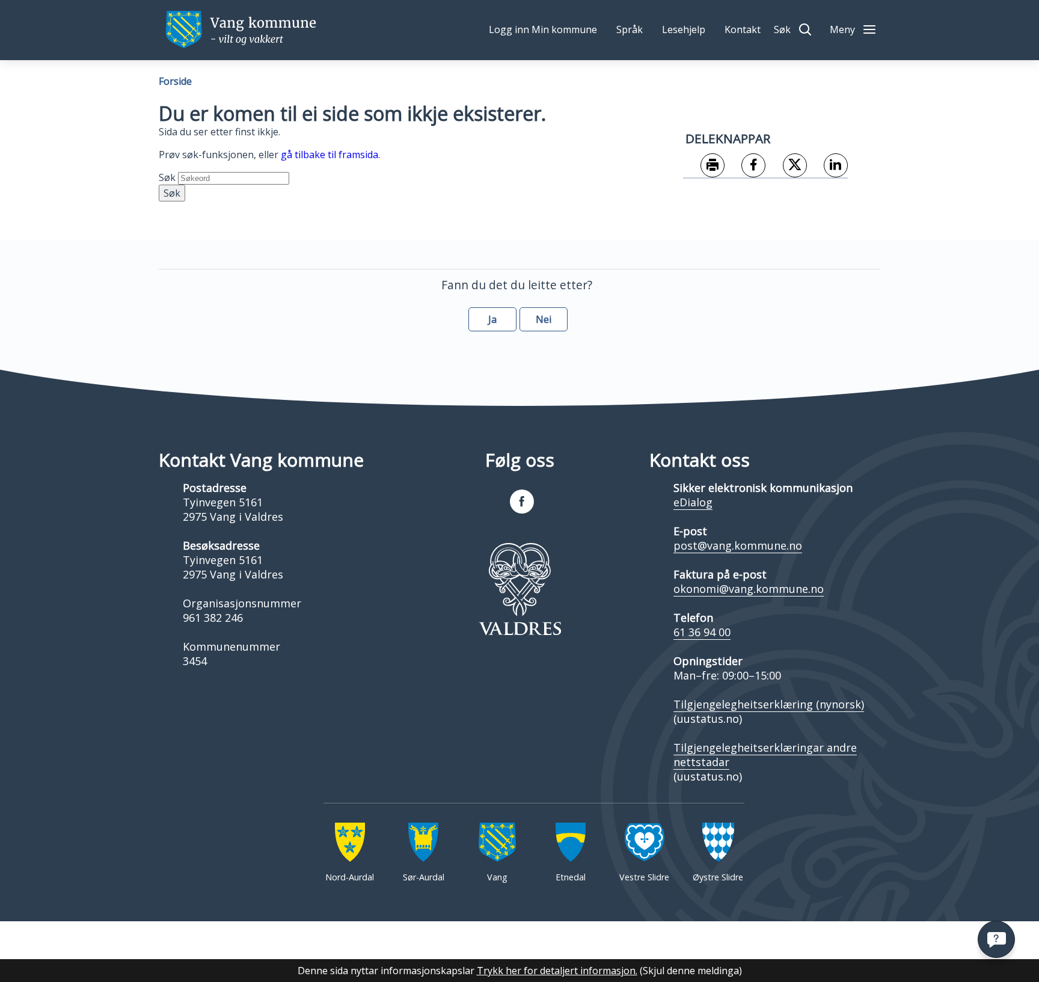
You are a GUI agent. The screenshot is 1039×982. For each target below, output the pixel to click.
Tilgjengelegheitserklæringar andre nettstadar (765, 754)
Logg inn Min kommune (543, 29)
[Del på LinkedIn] (827, 166)
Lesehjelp (683, 29)
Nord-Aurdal (349, 877)
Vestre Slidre (644, 877)
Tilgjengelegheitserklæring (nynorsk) (768, 704)
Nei (543, 319)
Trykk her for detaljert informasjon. (557, 970)
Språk (629, 29)
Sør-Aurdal (423, 877)
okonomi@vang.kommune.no (748, 589)
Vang (497, 877)
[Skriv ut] (704, 166)
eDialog (693, 502)
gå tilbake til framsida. (330, 154)
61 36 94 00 (702, 632)
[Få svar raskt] (996, 939)
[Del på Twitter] (786, 166)
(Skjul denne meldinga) (691, 970)
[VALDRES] (519, 589)
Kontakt (743, 29)
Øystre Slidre (718, 877)
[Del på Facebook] (745, 166)
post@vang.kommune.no (737, 545)
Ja (492, 319)
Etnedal (571, 877)
